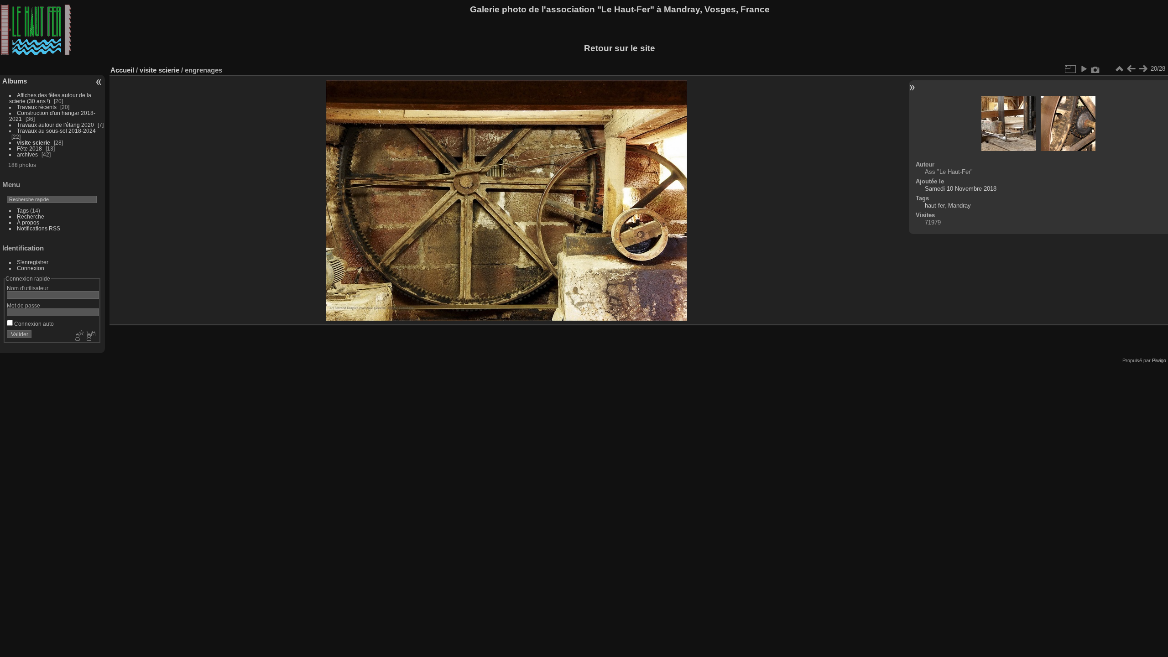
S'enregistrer (32, 262)
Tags (23, 211)
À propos (28, 222)
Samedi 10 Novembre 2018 (960, 188)
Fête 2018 (29, 148)
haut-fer (934, 205)
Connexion (30, 268)
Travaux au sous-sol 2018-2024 (56, 131)
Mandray (959, 205)
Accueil (122, 70)
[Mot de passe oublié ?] (90, 336)
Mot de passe (23, 305)
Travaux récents (37, 107)
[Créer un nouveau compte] (78, 336)
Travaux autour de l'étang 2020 (55, 125)
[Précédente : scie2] (1131, 69)
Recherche (30, 216)
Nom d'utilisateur (27, 288)
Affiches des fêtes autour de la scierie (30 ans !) (50, 98)
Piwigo (1159, 360)
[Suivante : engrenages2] (1143, 69)
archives (27, 154)
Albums (14, 81)
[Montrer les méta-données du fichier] (1095, 69)
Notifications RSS (38, 228)
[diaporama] (1084, 69)
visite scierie (33, 143)
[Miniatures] (1119, 69)
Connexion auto (33, 324)
